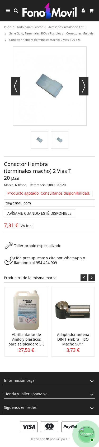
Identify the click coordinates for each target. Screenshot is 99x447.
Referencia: (38, 185)
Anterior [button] (15, 86)
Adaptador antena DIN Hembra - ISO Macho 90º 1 (73, 339)
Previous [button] (84, 277)
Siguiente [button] (83, 86)
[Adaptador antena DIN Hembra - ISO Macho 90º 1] (73, 310)
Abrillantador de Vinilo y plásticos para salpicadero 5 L (26, 339)
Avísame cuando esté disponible (39, 213)
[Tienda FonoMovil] (49, 11)
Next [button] (91, 277)
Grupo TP (62, 439)
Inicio (7, 27)
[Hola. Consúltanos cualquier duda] (86, 433)
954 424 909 (46, 262)
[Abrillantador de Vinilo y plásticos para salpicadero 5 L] (26, 310)
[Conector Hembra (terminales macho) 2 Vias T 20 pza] (39, 140)
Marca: (9, 185)
